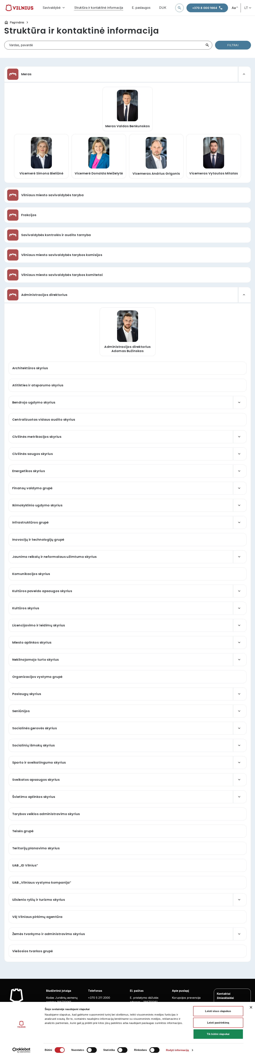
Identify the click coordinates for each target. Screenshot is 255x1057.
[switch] (92, 1050)
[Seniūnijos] (240, 711)
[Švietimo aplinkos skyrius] (240, 796)
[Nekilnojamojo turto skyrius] (240, 659)
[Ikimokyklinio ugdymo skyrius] (240, 505)
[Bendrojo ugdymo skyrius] (240, 402)
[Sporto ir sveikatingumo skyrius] (240, 762)
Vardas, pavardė (21, 45)
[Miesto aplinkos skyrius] (240, 642)
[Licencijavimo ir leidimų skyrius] (240, 625)
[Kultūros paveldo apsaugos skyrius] (240, 591)
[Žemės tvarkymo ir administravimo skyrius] (240, 934)
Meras (26, 74)
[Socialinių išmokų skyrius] (240, 745)
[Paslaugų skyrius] (240, 693)
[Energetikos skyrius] (240, 471)
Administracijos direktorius (44, 295)
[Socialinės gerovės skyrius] (240, 728)
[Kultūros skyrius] (240, 608)
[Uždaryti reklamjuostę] (251, 1007)
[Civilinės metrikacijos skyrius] (240, 436)
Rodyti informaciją (177, 1050)
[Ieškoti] (207, 45)
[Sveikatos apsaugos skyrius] (240, 779)
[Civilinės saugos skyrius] (240, 453)
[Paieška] (179, 8)
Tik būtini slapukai (218, 1034)
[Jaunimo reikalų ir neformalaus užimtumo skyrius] (240, 556)
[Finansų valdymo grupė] (240, 488)
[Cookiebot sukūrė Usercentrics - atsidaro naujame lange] (21, 1050)
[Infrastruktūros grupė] (240, 522)
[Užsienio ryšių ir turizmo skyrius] (240, 899)
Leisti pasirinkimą (218, 1022)
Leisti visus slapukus (218, 1011)
